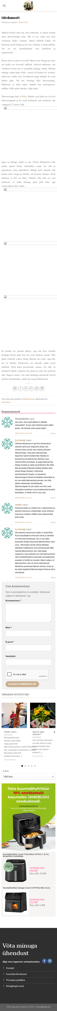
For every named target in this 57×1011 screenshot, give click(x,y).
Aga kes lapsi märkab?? (38, 733)
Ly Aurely (20, 440)
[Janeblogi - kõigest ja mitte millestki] (28, 5)
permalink (6, 402)
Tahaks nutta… (10, 732)
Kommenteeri (13, 600)
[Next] (54, 732)
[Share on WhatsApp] (15, 388)
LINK (23, 96)
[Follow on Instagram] (49, 961)
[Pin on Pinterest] (36, 388)
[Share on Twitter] (25, 388)
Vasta (53, 433)
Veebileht (11, 656)
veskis (18, 504)
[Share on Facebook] (20, 388)
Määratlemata (29, 399)
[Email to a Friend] (31, 388)
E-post (10, 642)
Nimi (9, 627)
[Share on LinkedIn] (42, 388)
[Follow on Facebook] (44, 961)
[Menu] (4, 5)
